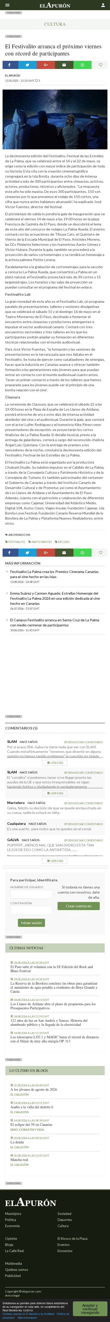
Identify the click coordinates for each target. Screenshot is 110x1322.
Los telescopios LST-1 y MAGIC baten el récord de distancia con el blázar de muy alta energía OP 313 (54, 1039)
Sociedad (64, 1214)
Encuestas (65, 1251)
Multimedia (13, 1263)
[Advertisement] (55, 674)
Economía (12, 1226)
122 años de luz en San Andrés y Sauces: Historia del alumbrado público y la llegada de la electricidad (48, 1022)
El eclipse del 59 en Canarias (31, 1125)
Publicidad (13, 1276)
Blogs (9, 1245)
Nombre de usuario (26, 887)
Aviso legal (12, 1295)
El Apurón (12, 75)
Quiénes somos (16, 1270)
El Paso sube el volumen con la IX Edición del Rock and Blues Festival (51, 969)
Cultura (55, 24)
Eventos (64, 1245)
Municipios (13, 1214)
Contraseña (21, 903)
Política (10, 1220)
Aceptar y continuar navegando (90, 1309)
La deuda (17, 1142)
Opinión (11, 1239)
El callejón (19, 1094)
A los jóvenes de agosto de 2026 (33, 1089)
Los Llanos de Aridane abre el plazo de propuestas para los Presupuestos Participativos (53, 1006)
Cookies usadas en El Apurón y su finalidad (28, 1314)
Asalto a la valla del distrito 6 (31, 1107)
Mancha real (19, 1160)
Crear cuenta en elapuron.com (79, 907)
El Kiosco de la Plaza (72, 1239)
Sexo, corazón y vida (27, 1129)
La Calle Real (14, 1251)
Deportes (65, 1220)
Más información (27, 1317)
